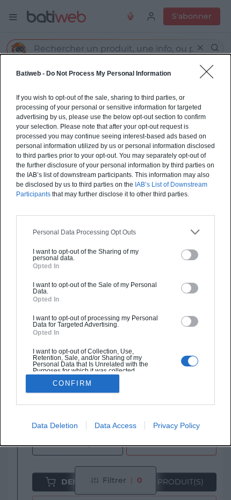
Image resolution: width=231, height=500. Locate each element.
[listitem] (115, 232)
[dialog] (115, 250)
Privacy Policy (176, 425)
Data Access (115, 425)
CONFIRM (72, 383)
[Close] (210, 75)
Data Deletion (55, 425)
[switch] (189, 254)
